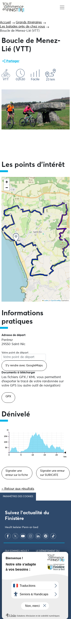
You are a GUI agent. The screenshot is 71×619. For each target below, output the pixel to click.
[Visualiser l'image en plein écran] (36, 109)
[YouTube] (23, 536)
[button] (16, 237)
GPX (8, 396)
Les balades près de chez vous (22, 26)
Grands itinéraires (29, 22)
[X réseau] (15, 536)
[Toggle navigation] (62, 7)
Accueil (5, 22)
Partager (12, 61)
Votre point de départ (15, 352)
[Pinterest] (45, 536)
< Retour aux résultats (18, 488)
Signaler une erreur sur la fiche (16, 472)
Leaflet (46, 300)
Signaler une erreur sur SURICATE (52, 472)
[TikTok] (53, 536)
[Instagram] (30, 536)
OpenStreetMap (56, 300)
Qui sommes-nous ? (17, 551)
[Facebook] (8, 536)
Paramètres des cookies (18, 496)
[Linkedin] (38, 536)
